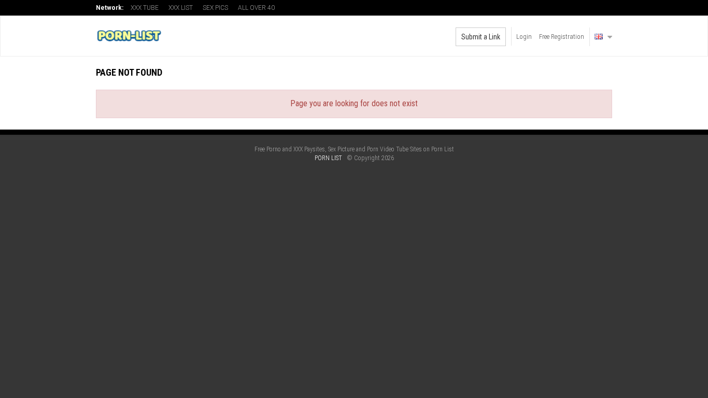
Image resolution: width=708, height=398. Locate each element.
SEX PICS (215, 7)
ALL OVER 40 (256, 7)
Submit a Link (480, 37)
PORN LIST (328, 158)
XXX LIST (180, 7)
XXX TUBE (145, 7)
